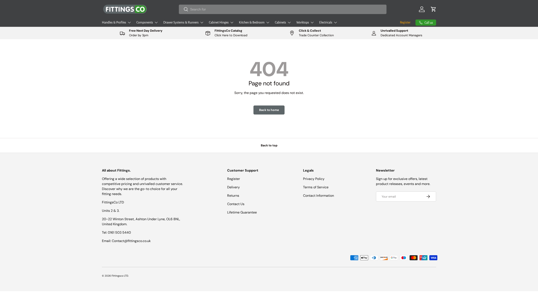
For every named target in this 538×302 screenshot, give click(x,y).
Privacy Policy (313, 179)
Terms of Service (315, 187)
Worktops (302, 22)
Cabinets (280, 22)
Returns (233, 195)
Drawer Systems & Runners (181, 22)
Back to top (269, 145)
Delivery (233, 187)
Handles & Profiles (114, 22)
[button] (433, 9)
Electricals (325, 22)
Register (405, 22)
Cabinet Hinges (219, 22)
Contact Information (318, 195)
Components (144, 22)
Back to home (269, 110)
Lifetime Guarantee (242, 212)
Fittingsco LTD (120, 275)
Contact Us (235, 204)
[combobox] (283, 9)
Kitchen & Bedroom (252, 22)
